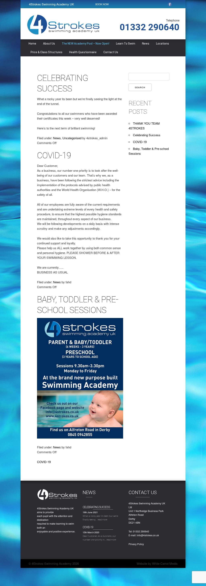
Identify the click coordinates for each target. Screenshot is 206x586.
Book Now (102, 4)
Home (32, 43)
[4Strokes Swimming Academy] (63, 34)
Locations (162, 43)
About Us (49, 43)
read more (102, 519)
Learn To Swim (125, 43)
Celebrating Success (146, 135)
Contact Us (110, 52)
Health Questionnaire (83, 52)
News (145, 43)
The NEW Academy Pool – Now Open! (85, 43)
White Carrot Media (164, 563)
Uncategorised (71, 138)
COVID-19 (54, 155)
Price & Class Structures (46, 52)
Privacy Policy (136, 544)
